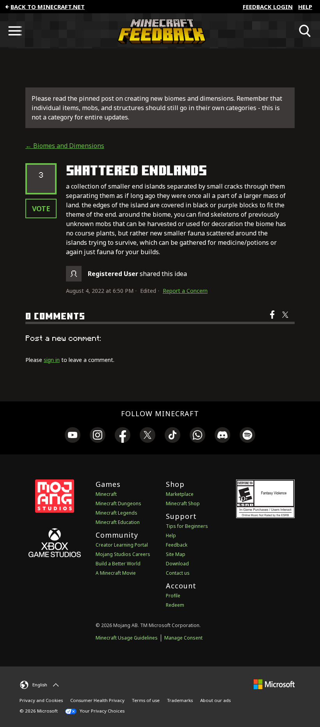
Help (305, 7)
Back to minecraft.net (48, 7)
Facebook (273, 319)
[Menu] (15, 31)
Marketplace (180, 494)
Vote (41, 208)
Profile (173, 595)
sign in (52, 360)
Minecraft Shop (183, 503)
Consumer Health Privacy (97, 700)
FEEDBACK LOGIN (268, 7)
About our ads (215, 700)
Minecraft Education (118, 522)
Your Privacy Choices (101, 711)
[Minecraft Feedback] (160, 31)
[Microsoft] (274, 684)
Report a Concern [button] (185, 290)
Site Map (175, 554)
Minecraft (106, 494)
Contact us (178, 573)
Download (177, 563)
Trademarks (180, 700)
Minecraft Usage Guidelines (127, 637)
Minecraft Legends (116, 513)
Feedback (176, 545)
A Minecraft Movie (116, 573)
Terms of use (146, 700)
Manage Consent (183, 637)
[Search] (305, 31)
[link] (72, 436)
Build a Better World (118, 563)
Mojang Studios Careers (123, 554)
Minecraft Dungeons (118, 503)
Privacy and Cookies (41, 700)
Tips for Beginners (187, 526)
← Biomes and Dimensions (64, 145)
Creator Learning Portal (122, 545)
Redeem (175, 605)
